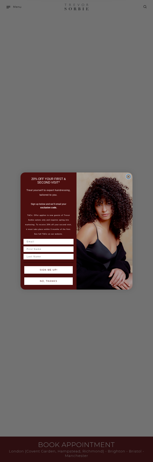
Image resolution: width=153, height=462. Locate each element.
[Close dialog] (128, 176)
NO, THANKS (48, 281)
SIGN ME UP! (48, 270)
